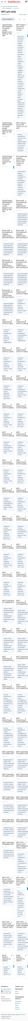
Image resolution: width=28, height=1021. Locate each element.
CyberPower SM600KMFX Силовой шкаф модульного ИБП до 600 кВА (7, 206)
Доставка (17, 1003)
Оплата (17, 1005)
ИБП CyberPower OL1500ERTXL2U (9, 630)
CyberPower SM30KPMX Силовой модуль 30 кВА (7, 159)
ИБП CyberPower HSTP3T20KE (21, 406)
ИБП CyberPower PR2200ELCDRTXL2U (10, 820)
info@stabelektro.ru (7, 991)
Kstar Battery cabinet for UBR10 (6, 958)
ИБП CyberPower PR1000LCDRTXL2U (10, 775)
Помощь (17, 1007)
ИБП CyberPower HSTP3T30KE (21, 462)
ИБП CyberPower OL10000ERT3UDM (9, 601)
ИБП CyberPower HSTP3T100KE (22, 292)
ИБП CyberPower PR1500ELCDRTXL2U (10, 798)
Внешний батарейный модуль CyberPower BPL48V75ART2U (9, 293)
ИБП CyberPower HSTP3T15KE (7, 378)
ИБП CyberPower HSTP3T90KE (21, 574)
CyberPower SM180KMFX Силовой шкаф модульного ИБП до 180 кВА (7, 30)
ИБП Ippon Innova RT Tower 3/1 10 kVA (20, 27)
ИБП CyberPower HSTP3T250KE (22, 434)
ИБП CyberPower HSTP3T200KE (8, 406)
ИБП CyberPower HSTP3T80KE (7, 574)
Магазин (17, 993)
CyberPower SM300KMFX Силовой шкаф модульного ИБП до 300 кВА (7, 128)
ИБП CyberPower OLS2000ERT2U (8, 720)
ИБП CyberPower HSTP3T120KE (8, 350)
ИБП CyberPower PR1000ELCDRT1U (9, 752)
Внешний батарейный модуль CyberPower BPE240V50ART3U (9, 234)
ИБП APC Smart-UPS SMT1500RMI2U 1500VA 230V (8, 924)
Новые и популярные (7, 19)
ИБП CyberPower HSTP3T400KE (22, 490)
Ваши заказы (18, 1001)
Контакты (17, 1009)
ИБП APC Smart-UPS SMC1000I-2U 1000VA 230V (20, 881)
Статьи (16, 991)
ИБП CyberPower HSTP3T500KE (8, 546)
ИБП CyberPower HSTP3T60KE (21, 546)
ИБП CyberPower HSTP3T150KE (22, 350)
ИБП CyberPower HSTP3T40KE (7, 518)
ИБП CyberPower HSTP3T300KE (8, 462)
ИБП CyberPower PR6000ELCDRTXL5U (10, 843)
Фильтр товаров (23, 14)
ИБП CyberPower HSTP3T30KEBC (8, 490)
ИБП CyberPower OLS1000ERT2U (8, 686)
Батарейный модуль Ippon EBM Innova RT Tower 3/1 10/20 (21, 160)
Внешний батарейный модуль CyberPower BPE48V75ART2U (9, 263)
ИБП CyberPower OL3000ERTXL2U (9, 658)
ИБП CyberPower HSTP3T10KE (7, 321)
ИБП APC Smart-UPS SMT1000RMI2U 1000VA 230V (8, 880)
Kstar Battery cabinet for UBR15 (20, 958)
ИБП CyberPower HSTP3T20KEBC (8, 434)
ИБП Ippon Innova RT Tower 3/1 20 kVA (21, 125)
